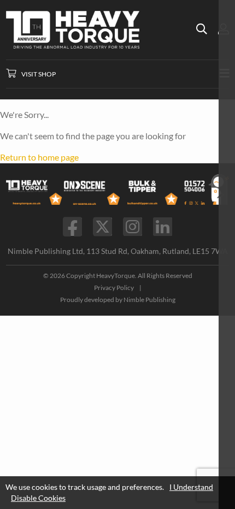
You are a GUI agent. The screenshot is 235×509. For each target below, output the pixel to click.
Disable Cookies (38, 497)
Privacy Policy (114, 287)
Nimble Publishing (149, 299)
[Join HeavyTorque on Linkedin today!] (162, 227)
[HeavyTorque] (101, 30)
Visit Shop (38, 74)
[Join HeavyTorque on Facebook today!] (72, 227)
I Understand (191, 487)
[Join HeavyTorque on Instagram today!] (132, 227)
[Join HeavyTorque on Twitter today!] (102, 227)
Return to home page (39, 157)
